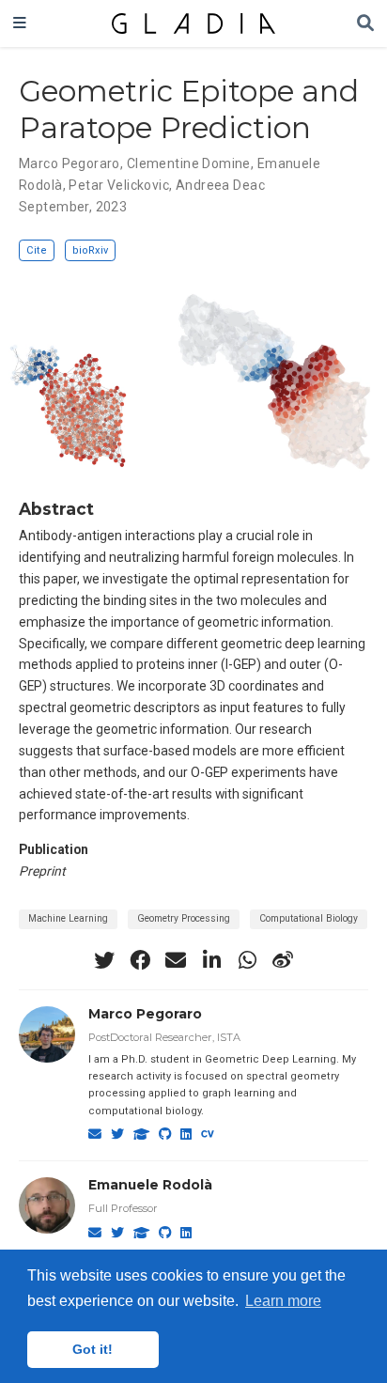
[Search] (365, 24)
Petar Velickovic (119, 185)
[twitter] (104, 960)
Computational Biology (308, 918)
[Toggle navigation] (19, 23)
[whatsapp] (247, 960)
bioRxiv (90, 250)
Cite (36, 250)
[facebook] (140, 960)
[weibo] (283, 960)
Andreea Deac (220, 185)
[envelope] (176, 960)
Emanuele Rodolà (150, 1184)
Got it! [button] (92, 1349)
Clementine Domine (189, 163)
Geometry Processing (183, 918)
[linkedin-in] (211, 960)
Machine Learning (68, 918)
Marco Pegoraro (69, 163)
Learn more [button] (283, 1301)
